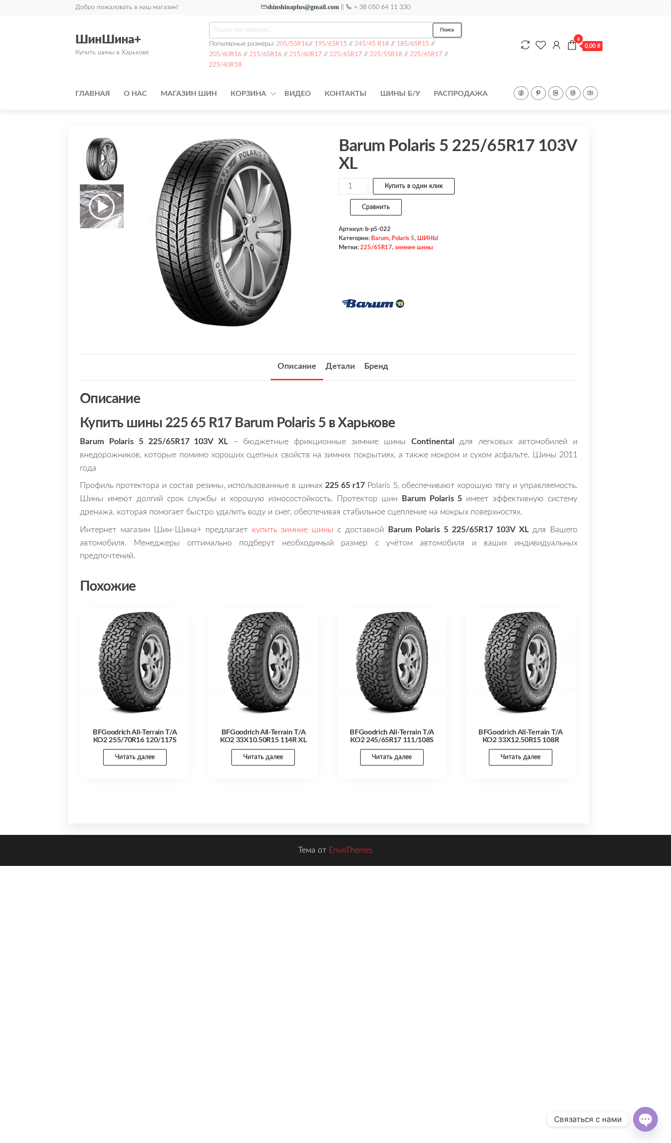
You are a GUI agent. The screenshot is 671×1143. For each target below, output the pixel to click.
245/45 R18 (372, 43)
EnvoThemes (351, 850)
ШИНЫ (427, 238)
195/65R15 (331, 43)
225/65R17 (346, 54)
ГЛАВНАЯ (92, 93)
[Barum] (373, 303)
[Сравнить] (525, 46)
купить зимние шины (293, 530)
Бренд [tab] (376, 366)
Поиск (447, 29)
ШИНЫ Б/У (400, 93)
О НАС (135, 93)
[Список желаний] (541, 46)
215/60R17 (305, 54)
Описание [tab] (297, 366)
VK (555, 93)
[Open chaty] (645, 1119)
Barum (380, 238)
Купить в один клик (414, 186)
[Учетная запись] (556, 46)
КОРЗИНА (248, 93)
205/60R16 (225, 54)
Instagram (573, 93)
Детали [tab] (340, 366)
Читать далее (135, 757)
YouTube (590, 93)
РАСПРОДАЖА (461, 93)
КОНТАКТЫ (346, 93)
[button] (307, 236)
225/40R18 (225, 64)
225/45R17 (426, 54)
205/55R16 (292, 43)
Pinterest (538, 93)
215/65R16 (265, 54)
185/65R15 (413, 43)
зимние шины (414, 247)
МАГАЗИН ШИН (189, 93)
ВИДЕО (297, 93)
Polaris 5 (403, 238)
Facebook (521, 93)
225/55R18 (386, 54)
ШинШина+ (108, 40)
